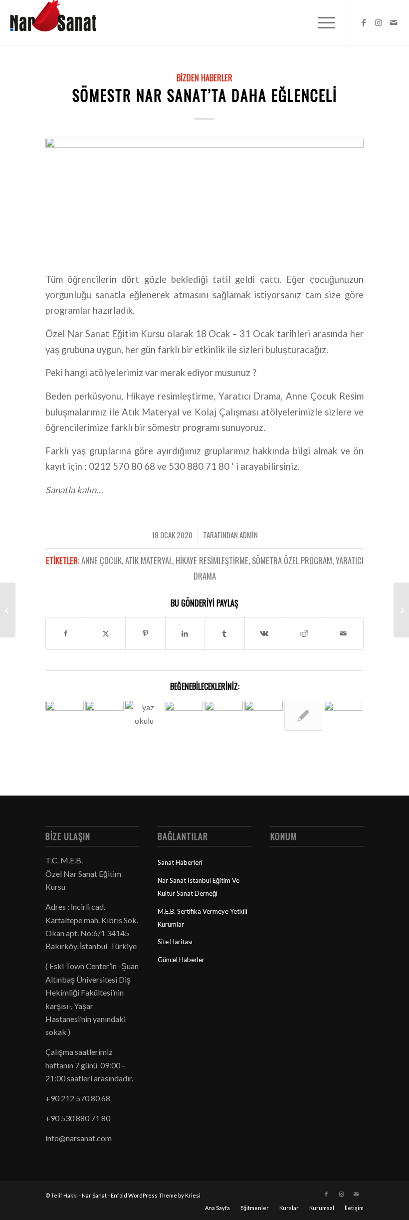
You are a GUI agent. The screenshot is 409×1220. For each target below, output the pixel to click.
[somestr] (204, 198)
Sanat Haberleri (180, 862)
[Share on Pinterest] (145, 633)
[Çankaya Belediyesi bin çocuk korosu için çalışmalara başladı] (401, 610)
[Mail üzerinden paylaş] (344, 633)
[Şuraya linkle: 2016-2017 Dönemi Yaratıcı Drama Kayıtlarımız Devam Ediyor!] (343, 713)
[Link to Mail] (393, 22)
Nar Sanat (94, 1195)
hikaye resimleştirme (212, 560)
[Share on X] (106, 633)
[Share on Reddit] (304, 633)
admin (248, 534)
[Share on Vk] (264, 633)
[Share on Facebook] (66, 633)
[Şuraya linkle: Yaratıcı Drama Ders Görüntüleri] (263, 715)
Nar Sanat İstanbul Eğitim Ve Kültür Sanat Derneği (198, 886)
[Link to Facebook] (363, 22)
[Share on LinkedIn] (185, 633)
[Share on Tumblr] (224, 633)
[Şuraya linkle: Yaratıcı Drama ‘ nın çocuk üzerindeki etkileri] (223, 720)
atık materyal (148, 560)
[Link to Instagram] (378, 22)
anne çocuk (101, 560)
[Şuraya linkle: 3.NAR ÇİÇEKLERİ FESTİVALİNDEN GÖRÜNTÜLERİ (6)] (184, 714)
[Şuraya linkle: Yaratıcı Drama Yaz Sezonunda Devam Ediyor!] (303, 716)
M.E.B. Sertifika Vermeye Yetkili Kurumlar (202, 917)
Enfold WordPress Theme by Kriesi (156, 1195)
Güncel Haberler (181, 960)
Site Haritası (175, 942)
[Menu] (321, 22)
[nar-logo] (59, 22)
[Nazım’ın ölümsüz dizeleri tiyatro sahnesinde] (7, 610)
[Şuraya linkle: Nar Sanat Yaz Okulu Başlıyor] (144, 713)
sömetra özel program (292, 560)
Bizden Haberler (204, 77)
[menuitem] (321, 22)
